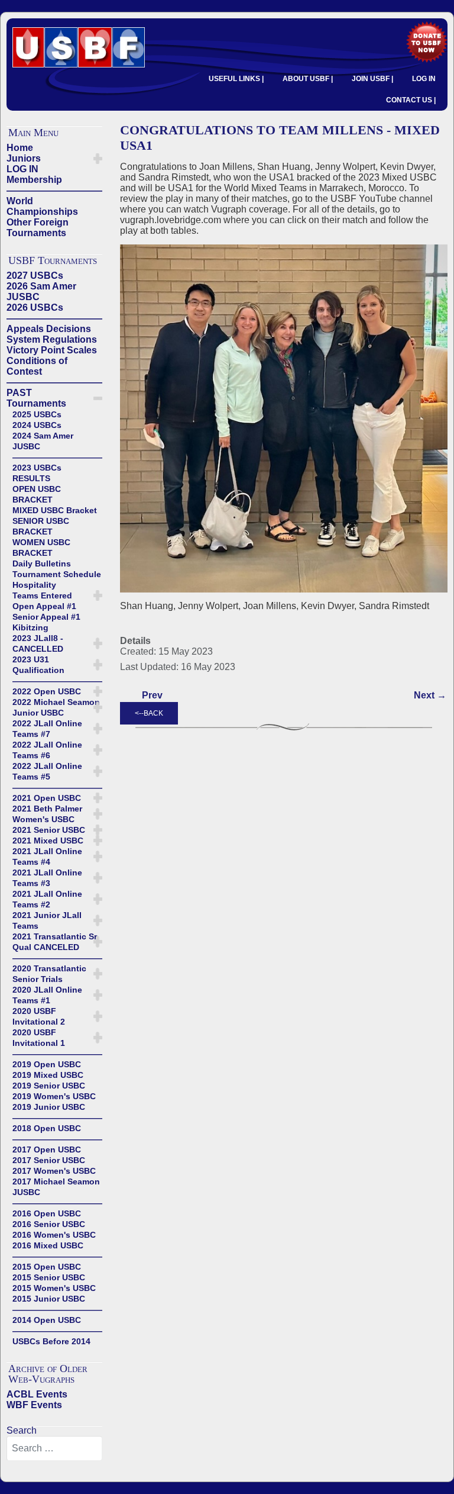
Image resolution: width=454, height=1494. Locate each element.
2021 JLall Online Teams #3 (47, 878)
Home (20, 148)
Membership (34, 180)
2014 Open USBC (46, 1320)
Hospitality (34, 585)
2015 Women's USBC (54, 1288)
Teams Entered (42, 595)
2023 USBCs (36, 467)
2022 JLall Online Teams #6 (47, 750)
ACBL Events (37, 1394)
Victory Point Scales (52, 350)
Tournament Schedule (56, 574)
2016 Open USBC (46, 1213)
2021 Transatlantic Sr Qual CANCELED (54, 942)
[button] (97, 158)
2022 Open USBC (46, 691)
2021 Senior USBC (48, 830)
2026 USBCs (35, 307)
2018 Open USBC (46, 1128)
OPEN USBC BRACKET (36, 494)
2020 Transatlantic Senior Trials (49, 974)
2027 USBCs (35, 276)
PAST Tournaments (36, 398)
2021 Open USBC (46, 798)
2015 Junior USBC (48, 1298)
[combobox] (54, 1448)
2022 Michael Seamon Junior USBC (56, 707)
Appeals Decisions (49, 329)
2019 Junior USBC (48, 1107)
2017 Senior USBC (48, 1160)
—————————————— (54, 190)
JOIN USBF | (372, 79)
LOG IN (424, 79)
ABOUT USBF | (308, 79)
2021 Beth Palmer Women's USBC (47, 814)
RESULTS (31, 478)
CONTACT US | (411, 100)
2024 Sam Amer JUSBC (42, 441)
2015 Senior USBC (48, 1277)
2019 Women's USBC (54, 1096)
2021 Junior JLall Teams (47, 920)
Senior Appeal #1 (46, 617)
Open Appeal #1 (44, 606)
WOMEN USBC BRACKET (41, 547)
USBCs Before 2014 (51, 1341)
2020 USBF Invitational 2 (38, 1016)
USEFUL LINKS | (236, 79)
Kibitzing (30, 627)
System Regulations (52, 339)
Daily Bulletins (41, 563)
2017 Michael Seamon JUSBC (56, 1187)
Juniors (24, 158)
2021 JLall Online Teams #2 (47, 899)
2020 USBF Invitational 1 (38, 1038)
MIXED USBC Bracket (54, 510)
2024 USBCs (36, 425)
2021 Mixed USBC (47, 840)
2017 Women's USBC (54, 1171)
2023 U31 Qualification (38, 665)
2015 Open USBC (46, 1266)
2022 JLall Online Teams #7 (47, 729)
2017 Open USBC (46, 1149)
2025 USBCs (36, 414)
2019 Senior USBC (48, 1085)
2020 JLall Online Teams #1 (47, 995)
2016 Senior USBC (48, 1224)
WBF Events (34, 1405)
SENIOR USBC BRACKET (40, 526)
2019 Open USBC (46, 1064)
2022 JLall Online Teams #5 (47, 771)
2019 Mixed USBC (47, 1075)
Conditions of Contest (37, 366)
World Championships (42, 206)
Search (22, 1430)
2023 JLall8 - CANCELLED (37, 643)
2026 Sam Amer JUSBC (41, 291)
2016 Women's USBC (54, 1234)
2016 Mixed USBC (47, 1245)
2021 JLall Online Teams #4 (47, 856)
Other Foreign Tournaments (38, 227)
